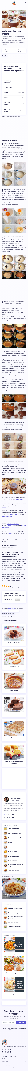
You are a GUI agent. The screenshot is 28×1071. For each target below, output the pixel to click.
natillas (4, 507)
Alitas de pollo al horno (14, 870)
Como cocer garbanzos (14, 833)
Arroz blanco (11, 847)
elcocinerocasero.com (16, 798)
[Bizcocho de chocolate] (14, 706)
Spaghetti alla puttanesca (15, 908)
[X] (5, 1052)
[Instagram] (10, 817)
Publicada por (8, 608)
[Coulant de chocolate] (14, 634)
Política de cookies (22, 1065)
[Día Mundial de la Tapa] (14, 944)
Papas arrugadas (12, 860)
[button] (2, 3)
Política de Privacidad (17, 1028)
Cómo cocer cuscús (13, 828)
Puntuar (17, 599)
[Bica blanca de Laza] (14, 730)
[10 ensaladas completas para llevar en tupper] (14, 984)
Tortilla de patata (12, 851)
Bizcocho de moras (13, 922)
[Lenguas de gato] (14, 658)
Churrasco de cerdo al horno (16, 838)
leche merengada (7, 516)
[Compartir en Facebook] (11, 616)
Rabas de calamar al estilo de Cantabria (13, 895)
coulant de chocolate (13, 523)
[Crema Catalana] (14, 682)
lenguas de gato (12, 514)
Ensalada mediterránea (14, 926)
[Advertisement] (14, 778)
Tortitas (10, 842)
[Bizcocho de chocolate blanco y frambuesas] (14, 755)
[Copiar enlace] (14, 616)
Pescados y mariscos (9, 881)
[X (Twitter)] (7, 817)
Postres (4, 55)
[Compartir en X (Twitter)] (8, 616)
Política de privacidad (6, 1067)
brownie (9, 525)
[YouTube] (12, 817)
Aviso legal (12, 1067)
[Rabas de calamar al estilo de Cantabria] (14, 888)
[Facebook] (4, 817)
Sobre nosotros (5, 1056)
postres (10, 533)
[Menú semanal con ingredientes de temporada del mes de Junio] (14, 963)
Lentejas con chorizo (13, 856)
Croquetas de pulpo (13, 913)
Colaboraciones (12, 1056)
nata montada (20, 499)
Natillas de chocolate (8, 613)
